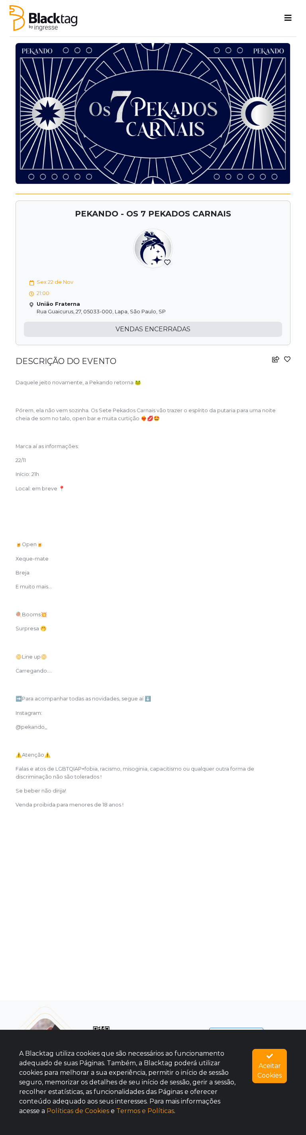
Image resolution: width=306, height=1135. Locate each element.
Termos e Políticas (145, 1111)
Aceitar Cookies (269, 1070)
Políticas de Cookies (78, 1111)
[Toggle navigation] (288, 18)
